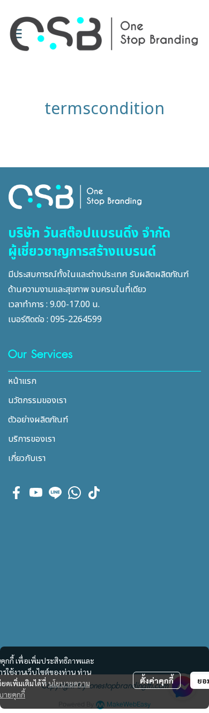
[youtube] (35, 492)
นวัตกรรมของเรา (37, 400)
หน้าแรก (22, 381)
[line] (55, 492)
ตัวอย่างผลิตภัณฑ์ (38, 419)
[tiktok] (93, 492)
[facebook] (16, 492)
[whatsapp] (74, 492)
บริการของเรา (31, 439)
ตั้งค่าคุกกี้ (157, 680)
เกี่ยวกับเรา (27, 458)
